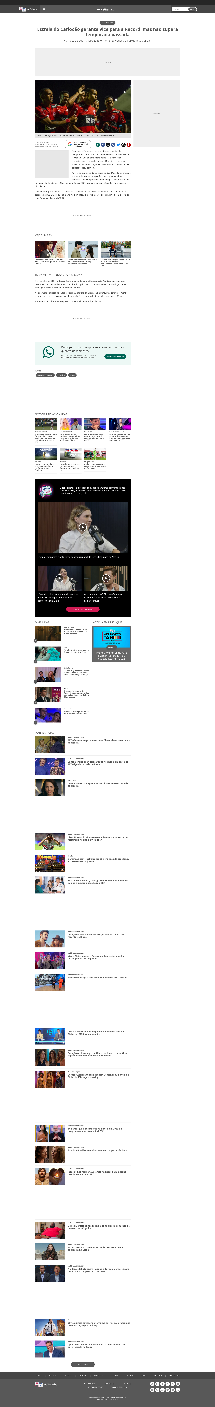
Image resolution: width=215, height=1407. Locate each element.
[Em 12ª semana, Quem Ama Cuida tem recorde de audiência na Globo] (50, 1252)
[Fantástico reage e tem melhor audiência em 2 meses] (50, 982)
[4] (48, 695)
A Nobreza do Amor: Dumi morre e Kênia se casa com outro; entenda (75, 632)
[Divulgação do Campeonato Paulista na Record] (46, 454)
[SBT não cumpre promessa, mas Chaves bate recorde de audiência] (50, 745)
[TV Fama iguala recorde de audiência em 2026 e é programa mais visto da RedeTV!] (50, 1133)
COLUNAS (114, 1376)
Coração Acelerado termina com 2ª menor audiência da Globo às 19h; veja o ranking (98, 1076)
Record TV (61, 375)
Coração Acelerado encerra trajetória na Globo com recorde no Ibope (96, 935)
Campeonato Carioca (45, 375)
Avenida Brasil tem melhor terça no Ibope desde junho (98, 1150)
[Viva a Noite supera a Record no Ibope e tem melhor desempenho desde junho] (50, 960)
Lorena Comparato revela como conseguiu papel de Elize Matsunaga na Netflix (78, 556)
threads (123, 146)
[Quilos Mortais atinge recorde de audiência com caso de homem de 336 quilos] (50, 1230)
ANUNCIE (127, 1384)
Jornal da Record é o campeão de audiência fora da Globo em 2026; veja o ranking (96, 1033)
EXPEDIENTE (109, 1384)
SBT (120, 164)
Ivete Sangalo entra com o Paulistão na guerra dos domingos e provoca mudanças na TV (119, 437)
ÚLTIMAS (38, 1376)
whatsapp (98, 146)
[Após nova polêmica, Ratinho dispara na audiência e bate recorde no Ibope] (50, 1349)
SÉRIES (143, 1376)
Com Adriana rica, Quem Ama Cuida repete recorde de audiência (98, 784)
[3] (48, 674)
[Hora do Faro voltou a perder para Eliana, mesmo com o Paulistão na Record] (71, 424)
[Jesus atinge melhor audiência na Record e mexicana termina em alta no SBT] (50, 1176)
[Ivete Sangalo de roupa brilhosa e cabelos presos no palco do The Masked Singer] (120, 424)
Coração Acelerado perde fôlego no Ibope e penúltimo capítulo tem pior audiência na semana (97, 1054)
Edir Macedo (113, 173)
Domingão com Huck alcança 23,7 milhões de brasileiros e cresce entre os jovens (98, 860)
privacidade (78, 357)
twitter (108, 146)
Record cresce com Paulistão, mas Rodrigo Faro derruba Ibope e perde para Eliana (70, 437)
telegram (113, 146)
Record (115, 157)
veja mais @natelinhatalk (82, 609)
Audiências (105, 9)
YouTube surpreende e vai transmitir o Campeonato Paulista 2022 (70, 467)
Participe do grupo (115, 356)
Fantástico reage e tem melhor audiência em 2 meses (97, 977)
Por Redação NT (42, 142)
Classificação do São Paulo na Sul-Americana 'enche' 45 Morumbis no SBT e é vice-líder (98, 838)
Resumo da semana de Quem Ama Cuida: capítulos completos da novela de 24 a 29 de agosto (76, 694)
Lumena (66, 194)
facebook (103, 146)
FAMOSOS (83, 1376)
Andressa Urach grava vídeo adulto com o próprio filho (76, 712)
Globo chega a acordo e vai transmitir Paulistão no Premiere (95, 466)
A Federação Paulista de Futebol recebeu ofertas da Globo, (65, 292)
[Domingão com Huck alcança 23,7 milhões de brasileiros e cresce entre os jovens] (50, 863)
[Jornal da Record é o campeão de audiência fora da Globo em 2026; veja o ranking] (50, 1036)
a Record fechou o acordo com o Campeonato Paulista (84, 281)
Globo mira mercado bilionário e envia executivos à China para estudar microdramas (82, 261)
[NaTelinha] (28, 9)
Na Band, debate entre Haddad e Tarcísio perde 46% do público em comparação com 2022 (98, 1270)
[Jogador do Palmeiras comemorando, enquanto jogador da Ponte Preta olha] (46, 424)
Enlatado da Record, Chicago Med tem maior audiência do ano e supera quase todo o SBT (98, 881)
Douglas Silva (46, 198)
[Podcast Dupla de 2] (168, 1390)
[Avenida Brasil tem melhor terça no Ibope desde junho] (50, 1155)
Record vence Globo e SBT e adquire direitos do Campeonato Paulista (44, 467)
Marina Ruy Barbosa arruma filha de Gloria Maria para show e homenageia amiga (76, 672)
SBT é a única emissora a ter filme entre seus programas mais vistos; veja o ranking (99, 1324)
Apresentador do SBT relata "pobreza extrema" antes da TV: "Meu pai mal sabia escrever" (103, 597)
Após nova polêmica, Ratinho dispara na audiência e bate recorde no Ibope (97, 1345)
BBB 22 (60, 198)
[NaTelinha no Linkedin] (162, 1390)
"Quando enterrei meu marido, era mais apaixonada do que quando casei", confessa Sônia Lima (58, 597)
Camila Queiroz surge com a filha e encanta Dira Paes (76, 651)
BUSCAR (192, 9)
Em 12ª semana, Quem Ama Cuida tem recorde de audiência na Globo (95, 1248)
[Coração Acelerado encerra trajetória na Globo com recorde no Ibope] (50, 939)
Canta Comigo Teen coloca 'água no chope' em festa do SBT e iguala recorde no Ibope (98, 763)
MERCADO (129, 1376)
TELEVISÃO (53, 1376)
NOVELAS (68, 1376)
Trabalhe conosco (119, 1387)
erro (129, 145)
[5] (48, 715)
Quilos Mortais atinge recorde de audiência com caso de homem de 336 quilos (99, 1227)
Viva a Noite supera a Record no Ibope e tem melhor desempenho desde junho (97, 957)
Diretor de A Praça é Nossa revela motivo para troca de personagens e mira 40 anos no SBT (115, 262)
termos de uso (66, 357)
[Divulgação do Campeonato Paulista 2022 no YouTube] (71, 454)
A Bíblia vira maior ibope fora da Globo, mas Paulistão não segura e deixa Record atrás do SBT (46, 438)
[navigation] (43, 9)
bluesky (118, 146)
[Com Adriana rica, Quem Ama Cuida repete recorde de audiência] (50, 788)
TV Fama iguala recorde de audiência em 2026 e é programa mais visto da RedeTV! (95, 1130)
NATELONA (158, 1376)
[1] (48, 633)
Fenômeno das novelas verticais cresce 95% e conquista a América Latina (50, 261)
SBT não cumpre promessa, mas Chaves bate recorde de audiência (99, 741)
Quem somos (89, 1384)
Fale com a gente (95, 1387)
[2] (48, 654)
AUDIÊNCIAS (98, 1376)
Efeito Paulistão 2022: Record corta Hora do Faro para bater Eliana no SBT (94, 437)
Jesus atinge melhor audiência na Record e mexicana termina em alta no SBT (97, 1173)
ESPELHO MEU (174, 1376)
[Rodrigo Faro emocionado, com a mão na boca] (95, 424)
